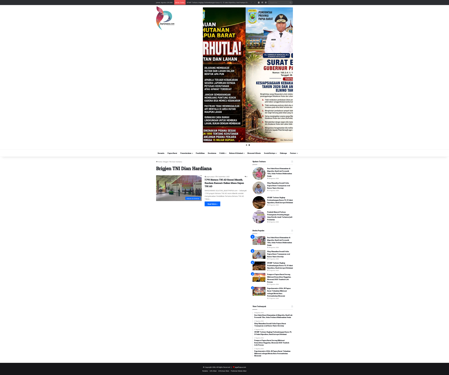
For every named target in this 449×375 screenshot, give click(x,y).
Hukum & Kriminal (236, 153)
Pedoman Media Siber (239, 371)
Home (160, 161)
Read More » (212, 204)
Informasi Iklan (223, 371)
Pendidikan (200, 153)
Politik (222, 153)
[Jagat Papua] (165, 18)
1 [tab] (246, 145)
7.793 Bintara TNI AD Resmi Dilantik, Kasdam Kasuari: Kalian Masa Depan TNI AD (224, 183)
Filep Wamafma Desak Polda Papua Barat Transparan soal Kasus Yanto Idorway (278, 185)
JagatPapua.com (240, 367)
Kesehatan (212, 153)
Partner (293, 153)
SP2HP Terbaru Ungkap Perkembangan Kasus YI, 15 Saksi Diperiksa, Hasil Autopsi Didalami (280, 199)
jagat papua (210, 176)
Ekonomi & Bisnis (254, 153)
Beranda (161, 153)
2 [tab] (249, 145)
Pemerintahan (185, 153)
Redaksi (205, 371)
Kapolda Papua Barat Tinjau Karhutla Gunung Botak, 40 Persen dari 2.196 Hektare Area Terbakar (221, 2)
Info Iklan (213, 371)
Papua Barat (172, 153)
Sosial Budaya (269, 153)
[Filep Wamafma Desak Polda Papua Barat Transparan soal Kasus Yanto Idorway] (259, 188)
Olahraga (283, 153)
